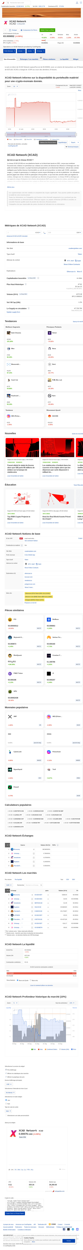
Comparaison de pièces (30, 30)
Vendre (30, 51)
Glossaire (41, 1227)
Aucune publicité (8, 1227)
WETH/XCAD (38, 903)
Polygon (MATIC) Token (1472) (35, 600)
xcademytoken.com (75, 248)
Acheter (20, 51)
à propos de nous (8, 1224)
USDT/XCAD (38, 919)
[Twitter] (68, 1229)
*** (22, 919)
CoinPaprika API (13, 146)
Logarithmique (62, 142)
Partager (14, 30)
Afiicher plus (10, 187)
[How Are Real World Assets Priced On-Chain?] (57, 498)
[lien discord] (77, 1229)
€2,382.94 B (20, 6)
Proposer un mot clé (30, 603)
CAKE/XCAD (38, 911)
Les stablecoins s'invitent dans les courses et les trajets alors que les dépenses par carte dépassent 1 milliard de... (56, 468)
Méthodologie (50, 1227)
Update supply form (13, 312)
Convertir (67, 1224)
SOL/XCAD (38, 907)
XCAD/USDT (38, 895)
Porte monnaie (8, 51)
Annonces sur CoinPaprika (23, 1224)
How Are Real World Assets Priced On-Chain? (56, 518)
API (35, 1224)
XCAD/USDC (38, 899)
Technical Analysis (73, 147)
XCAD (37, 232)
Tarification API (42, 1224)
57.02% (61, 6)
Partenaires (18, 1227)
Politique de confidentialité (64, 1227)
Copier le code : (9, 1198)
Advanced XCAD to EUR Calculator (17, 236)
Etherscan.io (71, 271)
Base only (35, 980)
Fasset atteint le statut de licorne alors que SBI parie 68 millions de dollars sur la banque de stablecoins (21, 468)
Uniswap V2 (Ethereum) (21, 853)
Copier (80, 538)
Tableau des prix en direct (48, 142)
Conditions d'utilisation (24, 1230)
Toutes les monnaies (30, 1227)
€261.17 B (42, 6)
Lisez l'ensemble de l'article (15, 476)
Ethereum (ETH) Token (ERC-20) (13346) (38, 593)
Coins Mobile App (30, 555)
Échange (39, 51)
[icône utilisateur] (77, 2)
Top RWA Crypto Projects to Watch (18, 518)
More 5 (79, 271)
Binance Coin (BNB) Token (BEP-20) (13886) (39, 596)
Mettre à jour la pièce (47, 30)
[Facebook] (64, 1229)
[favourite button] (5, 30)
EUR (78, 232)
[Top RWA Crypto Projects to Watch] (22, 498)
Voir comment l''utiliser (31, 540)
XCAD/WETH (38, 927)
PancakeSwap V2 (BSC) (21, 866)
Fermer (69, 1241)
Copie (79, 261)
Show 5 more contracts (72, 264)
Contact (60, 1224)
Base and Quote (24, 980)
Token (80, 254)
